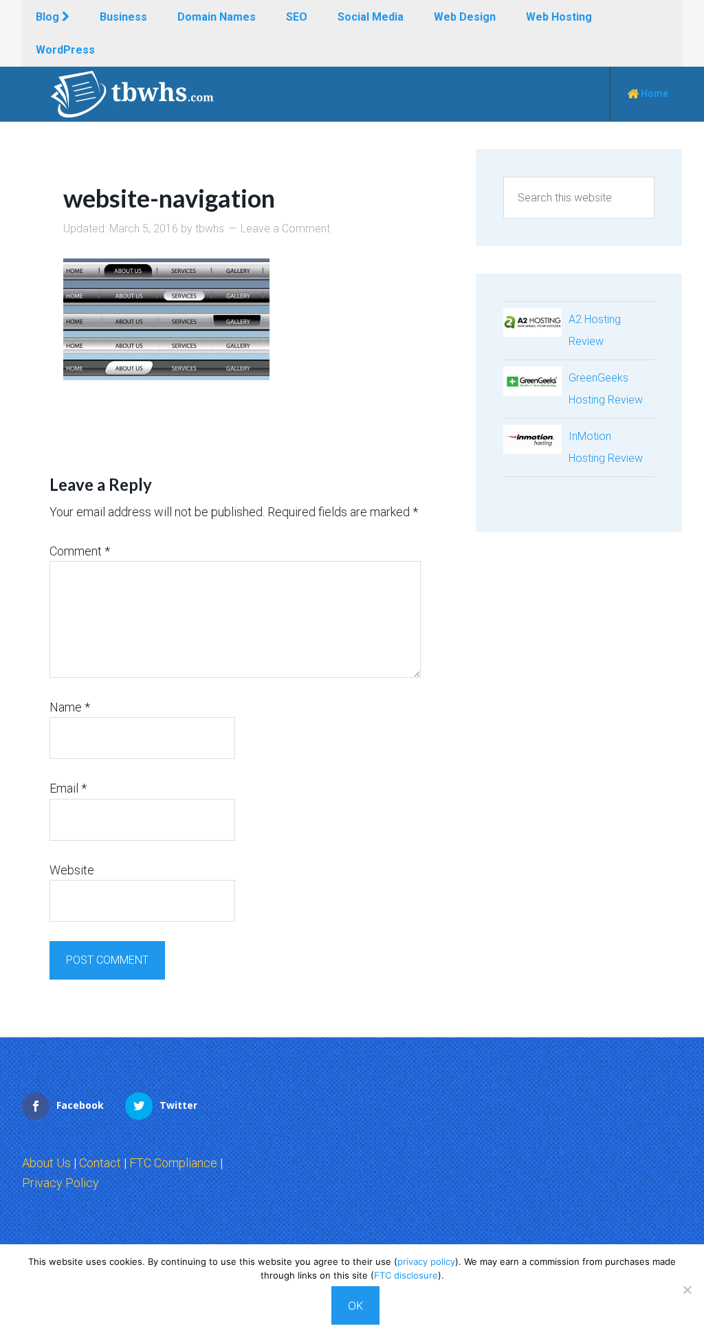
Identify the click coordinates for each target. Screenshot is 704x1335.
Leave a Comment (285, 228)
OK (355, 1305)
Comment (80, 551)
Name (70, 707)
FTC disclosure (406, 1275)
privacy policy (426, 1261)
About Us (46, 1163)
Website (72, 870)
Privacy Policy (60, 1183)
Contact (100, 1163)
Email (68, 788)
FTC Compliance (173, 1163)
